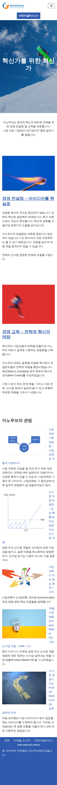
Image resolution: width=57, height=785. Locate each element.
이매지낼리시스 (43, 740)
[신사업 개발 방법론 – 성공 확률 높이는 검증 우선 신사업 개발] (24, 513)
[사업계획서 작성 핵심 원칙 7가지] (24, 578)
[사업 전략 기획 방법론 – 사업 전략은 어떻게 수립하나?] (24, 443)
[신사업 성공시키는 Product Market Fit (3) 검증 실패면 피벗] (24, 689)
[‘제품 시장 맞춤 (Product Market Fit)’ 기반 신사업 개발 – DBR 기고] (24, 624)
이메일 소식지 (22, 740)
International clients (28, 744)
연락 (7, 740)
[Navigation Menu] (51, 5)
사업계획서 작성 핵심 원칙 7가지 (52, 579)
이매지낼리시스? (29, 15)
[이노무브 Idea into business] (13, 5)
